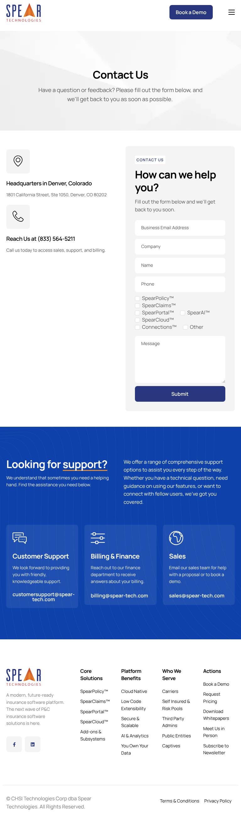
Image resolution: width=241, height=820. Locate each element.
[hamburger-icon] (231, 12)
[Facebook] (14, 744)
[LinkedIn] (32, 744)
